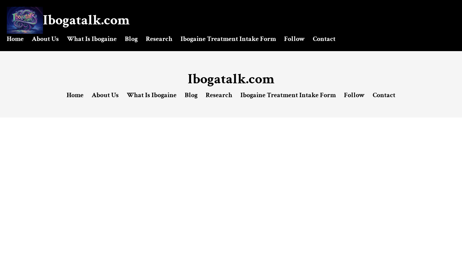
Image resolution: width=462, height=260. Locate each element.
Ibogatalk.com (86, 20)
